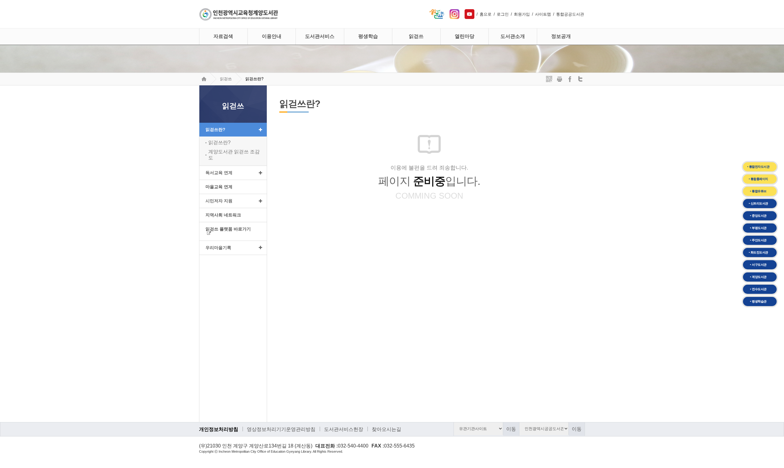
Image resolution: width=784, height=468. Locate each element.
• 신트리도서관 (758, 203)
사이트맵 (543, 14)
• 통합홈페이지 (758, 179)
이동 (511, 429)
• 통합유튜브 (758, 191)
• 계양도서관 (758, 277)
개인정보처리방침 (218, 429)
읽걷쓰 (226, 79)
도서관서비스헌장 (343, 429)
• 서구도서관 (758, 264)
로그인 (503, 14)
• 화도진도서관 (758, 252)
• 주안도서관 (758, 240)
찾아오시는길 (386, 429)
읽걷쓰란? (254, 79)
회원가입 (522, 14)
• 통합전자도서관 (758, 166)
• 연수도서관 (758, 289)
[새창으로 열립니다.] (454, 11)
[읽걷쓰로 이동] (436, 11)
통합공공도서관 (570, 14)
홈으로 (486, 14)
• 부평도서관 (758, 228)
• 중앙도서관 (758, 215)
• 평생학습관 (758, 301)
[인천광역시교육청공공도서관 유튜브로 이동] (469, 11)
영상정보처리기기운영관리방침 (281, 429)
